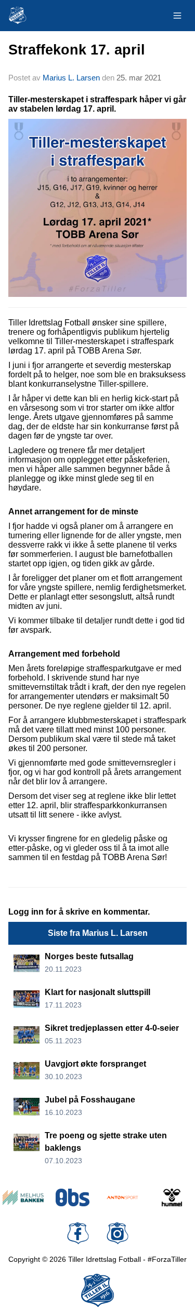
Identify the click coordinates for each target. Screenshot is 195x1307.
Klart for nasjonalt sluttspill (97, 992)
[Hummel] (172, 1197)
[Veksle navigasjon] (177, 15)
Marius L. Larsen (71, 77)
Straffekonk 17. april (76, 50)
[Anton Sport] (122, 1197)
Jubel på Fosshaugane (90, 1099)
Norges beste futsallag (89, 956)
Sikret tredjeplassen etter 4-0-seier (112, 1028)
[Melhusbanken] (23, 1197)
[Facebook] (78, 1233)
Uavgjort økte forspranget (95, 1063)
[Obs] (72, 1197)
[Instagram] (117, 1233)
